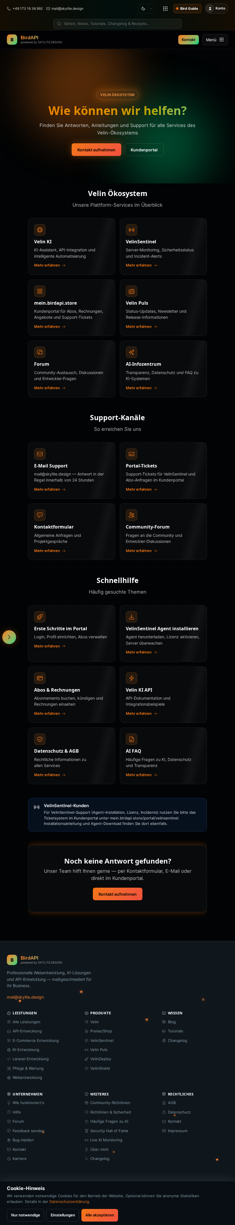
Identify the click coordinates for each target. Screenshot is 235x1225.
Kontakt (188, 39)
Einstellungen (63, 1215)
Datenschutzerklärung (69, 1201)
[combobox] (117, 24)
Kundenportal (144, 149)
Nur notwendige (25, 1215)
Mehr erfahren (47, 265)
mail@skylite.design (25, 997)
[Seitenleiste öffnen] (9, 637)
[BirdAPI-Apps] (165, 8)
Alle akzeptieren (99, 1215)
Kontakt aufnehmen (96, 149)
